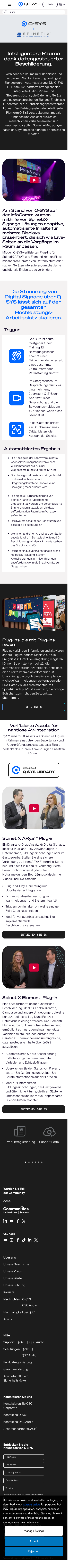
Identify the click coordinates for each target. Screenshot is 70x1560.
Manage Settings (34, 1531)
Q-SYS (20, 1342)
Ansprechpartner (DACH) (20, 1429)
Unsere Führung (14, 1285)
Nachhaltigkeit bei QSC (19, 1312)
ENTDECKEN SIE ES (34, 934)
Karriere (8, 1292)
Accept (34, 1541)
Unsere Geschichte (16, 1264)
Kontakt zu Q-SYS (15, 1415)
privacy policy (31, 1504)
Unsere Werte (12, 1278)
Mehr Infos (33, 707)
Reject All (33, 1551)
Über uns (9, 1257)
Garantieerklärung (15, 1369)
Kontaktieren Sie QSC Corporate (17, 1406)
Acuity (7, 1319)
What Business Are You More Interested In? (23, 1494)
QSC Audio (9, 1235)
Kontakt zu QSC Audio (18, 1422)
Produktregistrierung (17, 1362)
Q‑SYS (7, 1201)
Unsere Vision (12, 1271)
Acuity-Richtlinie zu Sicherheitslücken (21, 1378)
